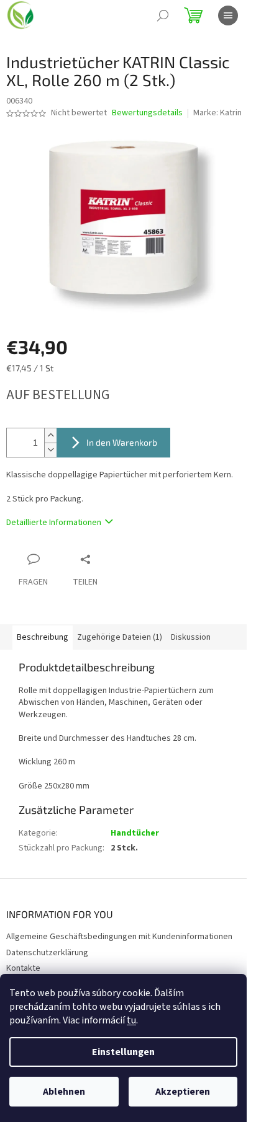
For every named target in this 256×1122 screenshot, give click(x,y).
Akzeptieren (182, 1091)
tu (131, 1020)
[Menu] (228, 15)
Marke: (217, 113)
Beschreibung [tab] (42, 637)
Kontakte (23, 968)
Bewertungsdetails (147, 113)
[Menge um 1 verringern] (50, 450)
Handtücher (135, 833)
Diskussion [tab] (191, 637)
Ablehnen (64, 1091)
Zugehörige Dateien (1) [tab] (119, 637)
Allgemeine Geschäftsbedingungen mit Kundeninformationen (119, 936)
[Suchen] (162, 15)
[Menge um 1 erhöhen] (50, 435)
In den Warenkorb (121, 442)
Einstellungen (123, 1052)
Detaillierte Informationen (53, 522)
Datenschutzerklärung (47, 953)
